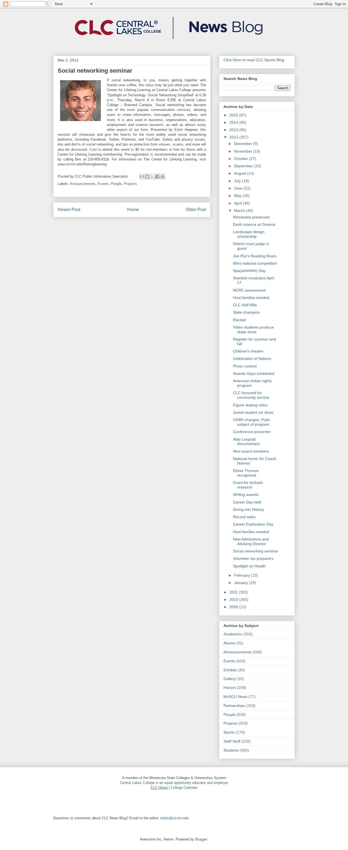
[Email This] (142, 176)
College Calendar (184, 788)
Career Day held (247, 502)
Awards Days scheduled (253, 373)
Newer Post (69, 209)
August (240, 173)
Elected (239, 320)
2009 (234, 607)
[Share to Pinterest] (162, 176)
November (243, 151)
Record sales (244, 517)
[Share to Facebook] (157, 176)
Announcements (82, 184)
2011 (234, 592)
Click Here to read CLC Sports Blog (253, 60)
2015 (234, 115)
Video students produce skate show (253, 329)
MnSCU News (235, 696)
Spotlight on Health (249, 566)
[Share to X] (152, 176)
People (116, 184)
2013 (234, 130)
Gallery (229, 678)
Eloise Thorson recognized (246, 472)
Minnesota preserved (251, 217)
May (238, 195)
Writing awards (246, 494)
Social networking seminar (255, 551)
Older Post (196, 209)
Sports (229, 732)
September (244, 166)
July (238, 181)
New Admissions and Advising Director (251, 541)
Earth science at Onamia (254, 224)
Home (133, 209)
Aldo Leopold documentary (246, 441)
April (238, 203)
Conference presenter (252, 431)
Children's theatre (248, 351)
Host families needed (251, 297)
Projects (130, 184)
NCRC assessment (249, 290)
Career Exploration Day (253, 524)
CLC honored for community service (251, 395)
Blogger (201, 839)
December (243, 143)
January (241, 582)
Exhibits (230, 670)
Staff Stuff (231, 741)
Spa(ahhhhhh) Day (249, 270)
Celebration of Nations (252, 358)
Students (231, 750)
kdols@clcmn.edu (174, 818)
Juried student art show (253, 412)
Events (103, 184)
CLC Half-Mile (245, 305)
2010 (234, 599)
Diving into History (248, 509)
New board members (251, 451)
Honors (229, 687)
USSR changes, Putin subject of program (251, 422)
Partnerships (234, 705)
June (239, 188)
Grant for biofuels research (248, 484)
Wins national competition (255, 263)
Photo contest (245, 366)
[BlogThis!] (147, 176)
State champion (246, 312)
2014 (234, 122)
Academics (232, 634)
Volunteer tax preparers (253, 558)
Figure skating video (250, 405)
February (242, 575)
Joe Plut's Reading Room (254, 256)
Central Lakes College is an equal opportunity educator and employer (174, 783)
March (240, 210)
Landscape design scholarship (249, 234)
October (241, 158)
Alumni (229, 643)
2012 (234, 137)
